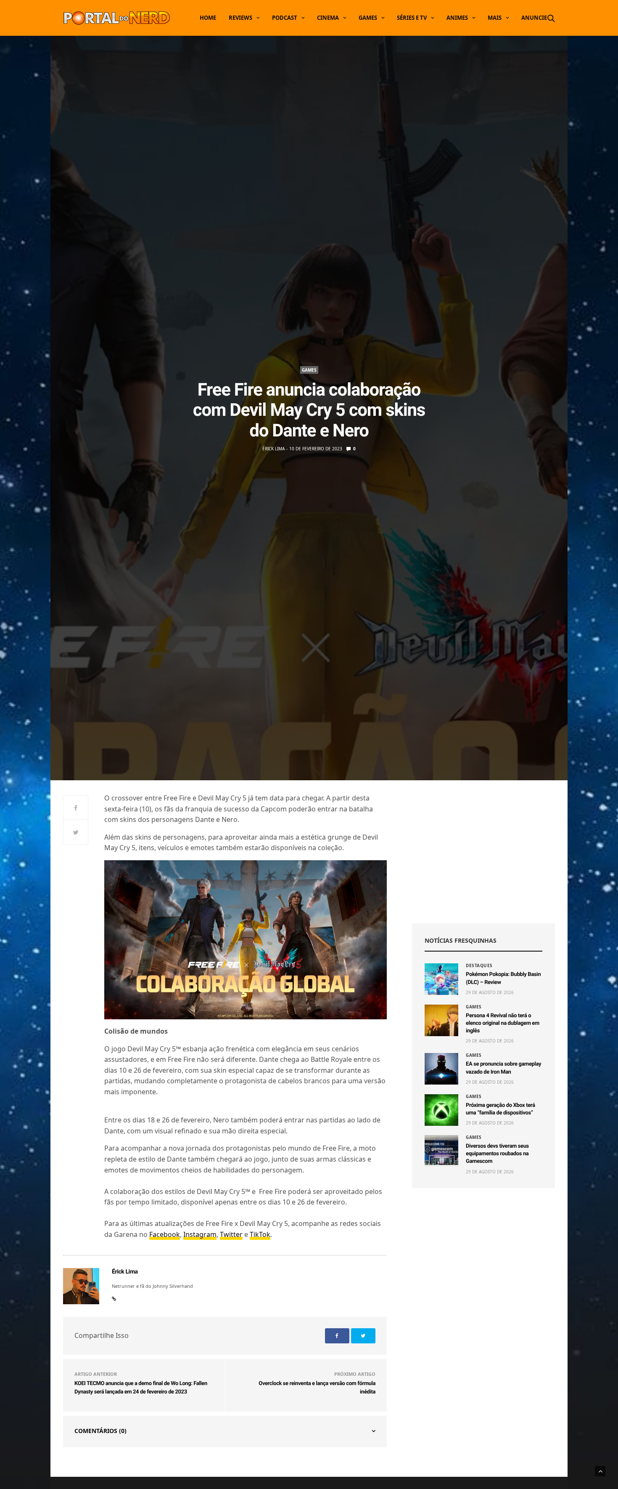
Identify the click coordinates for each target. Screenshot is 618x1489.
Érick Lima (273, 449)
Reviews (240, 17)
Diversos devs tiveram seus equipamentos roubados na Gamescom (497, 1154)
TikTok (260, 1234)
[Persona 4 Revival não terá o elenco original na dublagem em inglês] (441, 1020)
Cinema (328, 17)
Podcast (284, 17)
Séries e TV (412, 17)
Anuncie (534, 17)
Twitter (231, 1234)
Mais (495, 17)
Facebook (164, 1234)
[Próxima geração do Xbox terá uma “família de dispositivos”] (441, 1110)
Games (368, 17)
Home (208, 17)
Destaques (479, 965)
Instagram (200, 1234)
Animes (457, 17)
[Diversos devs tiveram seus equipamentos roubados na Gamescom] (441, 1151)
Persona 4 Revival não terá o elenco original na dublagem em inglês (502, 1023)
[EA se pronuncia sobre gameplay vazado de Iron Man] (441, 1069)
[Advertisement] (483, 852)
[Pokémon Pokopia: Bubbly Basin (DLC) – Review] (441, 979)
